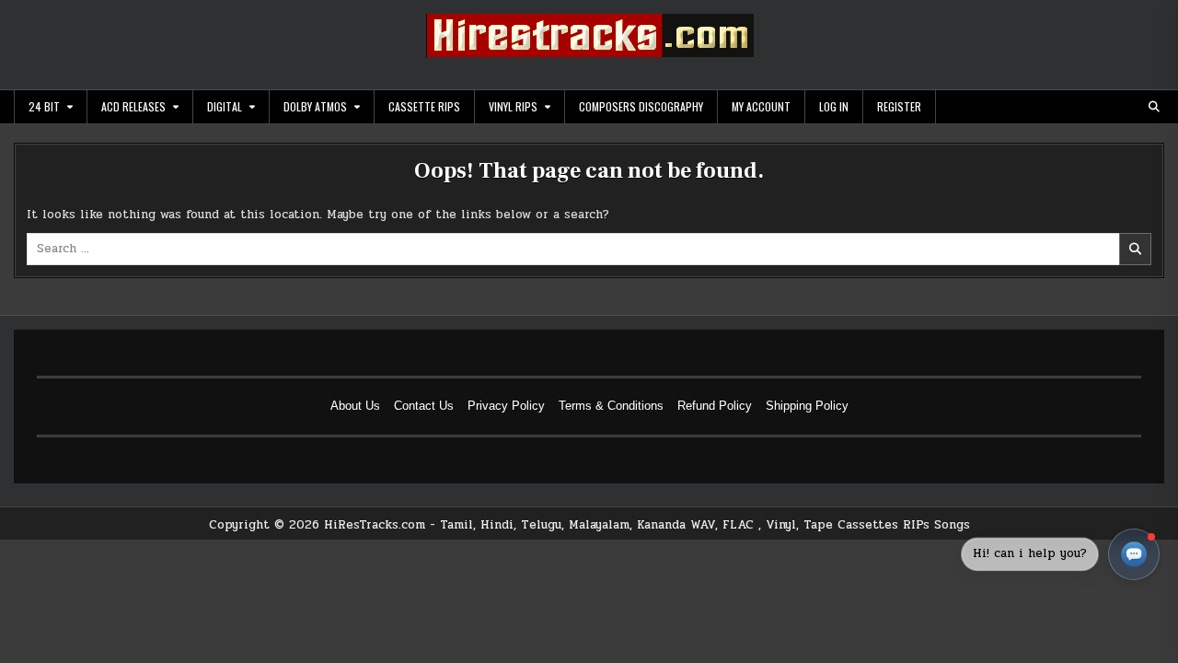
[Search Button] (1154, 107)
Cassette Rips (424, 106)
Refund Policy (714, 406)
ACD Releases (133, 106)
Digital (224, 106)
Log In (834, 106)
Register (899, 106)
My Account (761, 106)
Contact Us (424, 406)
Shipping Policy (807, 406)
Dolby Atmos (315, 106)
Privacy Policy (506, 406)
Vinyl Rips (513, 106)
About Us (355, 406)
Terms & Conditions (611, 406)
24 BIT (44, 106)
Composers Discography (641, 106)
